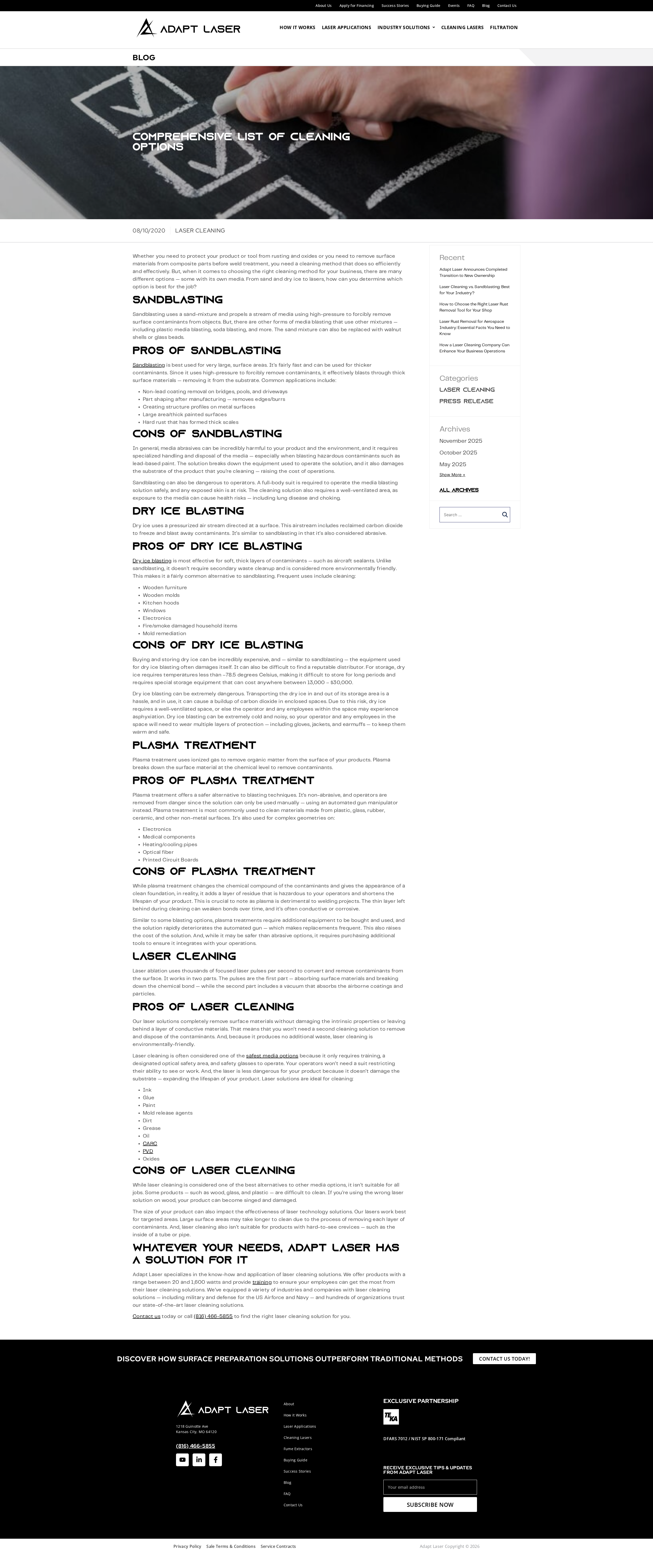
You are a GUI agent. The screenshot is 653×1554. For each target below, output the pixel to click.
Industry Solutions (404, 27)
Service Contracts (278, 1546)
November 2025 (460, 441)
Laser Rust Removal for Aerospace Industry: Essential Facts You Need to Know (474, 328)
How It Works (297, 27)
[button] (505, 514)
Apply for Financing (357, 5)
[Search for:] (474, 514)
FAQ (470, 5)
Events (454, 5)
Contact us (146, 1316)
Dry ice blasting (152, 561)
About (289, 1403)
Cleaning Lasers (462, 27)
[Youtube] (182, 1459)
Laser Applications (346, 27)
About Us (324, 5)
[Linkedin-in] (199, 1459)
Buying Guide (428, 5)
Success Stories (395, 5)
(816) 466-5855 (213, 1316)
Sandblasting (149, 365)
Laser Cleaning (467, 390)
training (262, 1282)
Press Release (466, 402)
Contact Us (507, 5)
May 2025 (452, 464)
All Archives (459, 490)
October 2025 (458, 452)
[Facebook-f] (215, 1459)
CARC (150, 1143)
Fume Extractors (298, 1448)
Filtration (504, 27)
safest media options (272, 1056)
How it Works (295, 1415)
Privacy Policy (187, 1546)
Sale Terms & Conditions (230, 1546)
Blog (486, 5)
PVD (148, 1151)
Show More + (452, 474)
